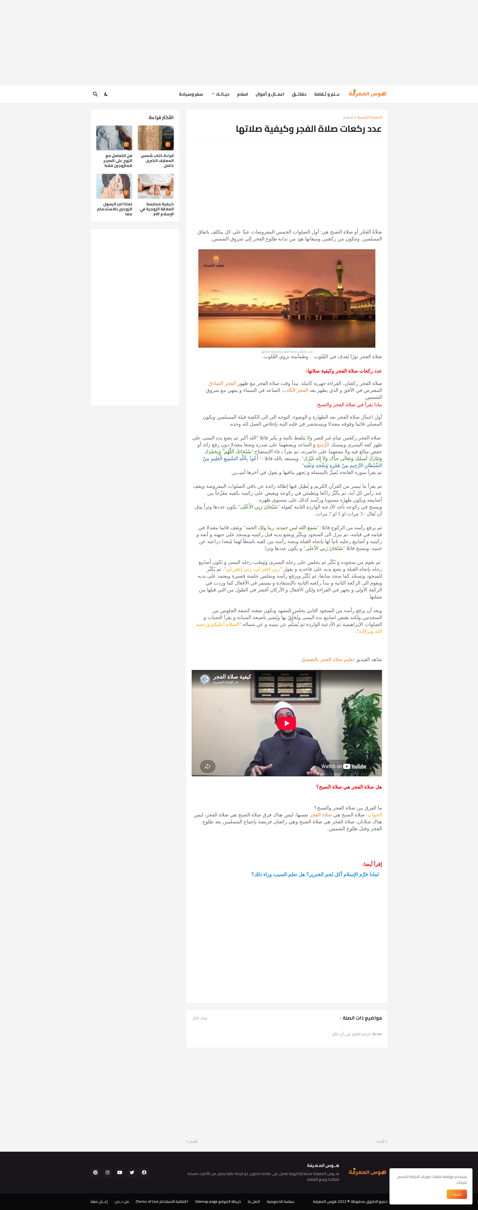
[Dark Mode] (106, 94)
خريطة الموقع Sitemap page (218, 1201)
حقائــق (299, 94)
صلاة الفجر (321, 815)
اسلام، (348, 117)
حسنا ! (456, 1194)
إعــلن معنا (99, 1201)
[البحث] (95, 94)
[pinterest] (95, 1172)
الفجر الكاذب (295, 390)
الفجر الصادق (222, 383)
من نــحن (122, 1201)
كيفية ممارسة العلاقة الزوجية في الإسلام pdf (157, 209)
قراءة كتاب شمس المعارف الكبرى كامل (157, 160)
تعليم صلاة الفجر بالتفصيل (327, 659)
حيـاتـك (222, 94)
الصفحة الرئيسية (369, 117)
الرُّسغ (323, 444)
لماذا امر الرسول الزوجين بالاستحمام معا (114, 209)
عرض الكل (200, 1018)
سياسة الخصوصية (280, 1201)
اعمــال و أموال (270, 94)
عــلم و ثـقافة (327, 94)
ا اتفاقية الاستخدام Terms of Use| (162, 1201)
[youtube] (119, 1172)
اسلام (242, 94)
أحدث (380, 1141)
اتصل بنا (254, 1201)
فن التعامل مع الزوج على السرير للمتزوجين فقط (117, 160)
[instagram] (107, 1172)
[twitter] (132, 1172)
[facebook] (144, 1172)
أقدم (193, 1141)
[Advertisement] (239, 43)
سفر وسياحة (191, 94)
